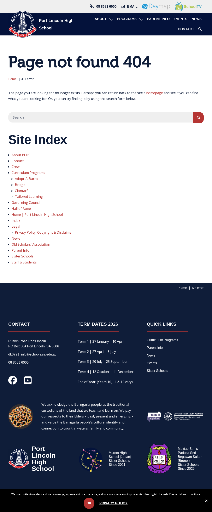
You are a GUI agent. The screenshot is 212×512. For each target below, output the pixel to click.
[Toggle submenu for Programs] (140, 19)
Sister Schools (22, 256)
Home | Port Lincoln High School (37, 214)
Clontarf (21, 190)
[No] (206, 501)
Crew (15, 166)
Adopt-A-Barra (26, 178)
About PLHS (21, 155)
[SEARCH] (198, 117)
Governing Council (26, 202)
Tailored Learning (29, 196)
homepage (154, 93)
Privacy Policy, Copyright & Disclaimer (44, 232)
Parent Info (20, 250)
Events (152, 363)
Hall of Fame (21, 208)
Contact (18, 161)
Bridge (20, 184)
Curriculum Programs (28, 172)
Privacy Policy (113, 503)
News (16, 238)
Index (16, 220)
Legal (16, 226)
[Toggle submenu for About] (110, 19)
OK (89, 503)
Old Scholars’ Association (31, 244)
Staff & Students (24, 262)
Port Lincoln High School (56, 24)
